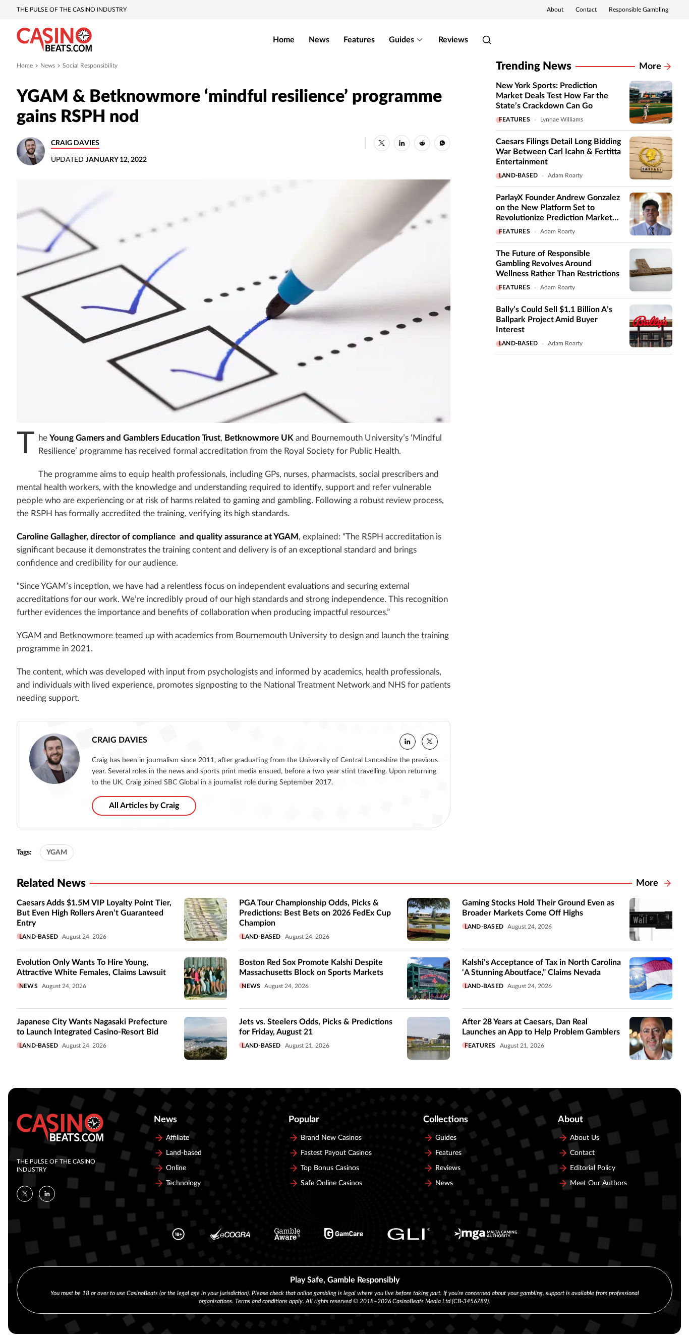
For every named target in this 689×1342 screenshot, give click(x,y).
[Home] (54, 39)
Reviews (453, 40)
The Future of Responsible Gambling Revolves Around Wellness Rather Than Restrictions (557, 264)
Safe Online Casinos (331, 1183)
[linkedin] (407, 742)
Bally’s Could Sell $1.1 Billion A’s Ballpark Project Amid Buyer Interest (554, 320)
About (555, 10)
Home (284, 40)
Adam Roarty (565, 175)
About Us (584, 1137)
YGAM (56, 852)
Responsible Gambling (638, 10)
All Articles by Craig (144, 806)
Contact (586, 10)
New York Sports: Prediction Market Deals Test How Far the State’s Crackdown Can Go (552, 96)
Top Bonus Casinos (330, 1168)
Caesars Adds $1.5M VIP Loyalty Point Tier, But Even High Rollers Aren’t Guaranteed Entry (94, 913)
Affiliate (177, 1137)
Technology (183, 1183)
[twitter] (430, 742)
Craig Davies (75, 143)
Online (176, 1168)
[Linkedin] (47, 1194)
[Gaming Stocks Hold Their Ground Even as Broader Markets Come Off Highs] (650, 919)
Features (359, 40)
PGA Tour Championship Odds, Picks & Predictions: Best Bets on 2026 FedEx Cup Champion (315, 913)
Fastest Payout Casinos (336, 1152)
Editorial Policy (592, 1168)
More (650, 66)
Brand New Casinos (331, 1137)
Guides (401, 40)
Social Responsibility (90, 66)
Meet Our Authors (598, 1183)
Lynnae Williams (561, 119)
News (319, 40)
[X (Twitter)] (25, 1194)
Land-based (518, 175)
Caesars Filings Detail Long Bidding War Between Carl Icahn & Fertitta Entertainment (558, 152)
